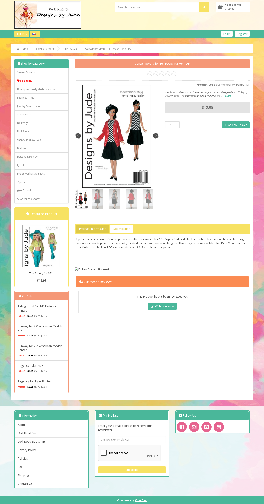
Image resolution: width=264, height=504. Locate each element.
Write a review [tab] (164, 306)
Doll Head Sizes (28, 433)
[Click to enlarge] (116, 136)
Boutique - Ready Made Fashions (36, 89)
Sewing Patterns (26, 72)
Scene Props (24, 114)
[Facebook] (182, 427)
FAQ (21, 467)
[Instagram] (194, 427)
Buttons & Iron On (27, 156)
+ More (227, 96)
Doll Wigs (22, 123)
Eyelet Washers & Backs (31, 173)
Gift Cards (26, 190)
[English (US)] (35, 34)
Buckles (21, 148)
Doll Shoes (23, 131)
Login (227, 34)
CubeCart (141, 500)
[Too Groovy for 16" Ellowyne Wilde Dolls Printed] (41, 253)
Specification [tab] (121, 229)
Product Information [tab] (92, 229)
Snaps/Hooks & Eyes (29, 140)
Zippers (21, 182)
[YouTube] (219, 427)
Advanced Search (30, 199)
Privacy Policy (27, 450)
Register (242, 34)
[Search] (204, 7)
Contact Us (25, 484)
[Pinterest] (206, 427)
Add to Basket (237, 125)
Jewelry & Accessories (29, 106)
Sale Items (26, 81)
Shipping (23, 475)
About (22, 425)
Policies (23, 458)
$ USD (21, 34)
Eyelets (21, 165)
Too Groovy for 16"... (41, 273)
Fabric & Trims (25, 97)
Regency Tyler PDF (30, 366)
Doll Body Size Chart (31, 441)
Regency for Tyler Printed (35, 381)
